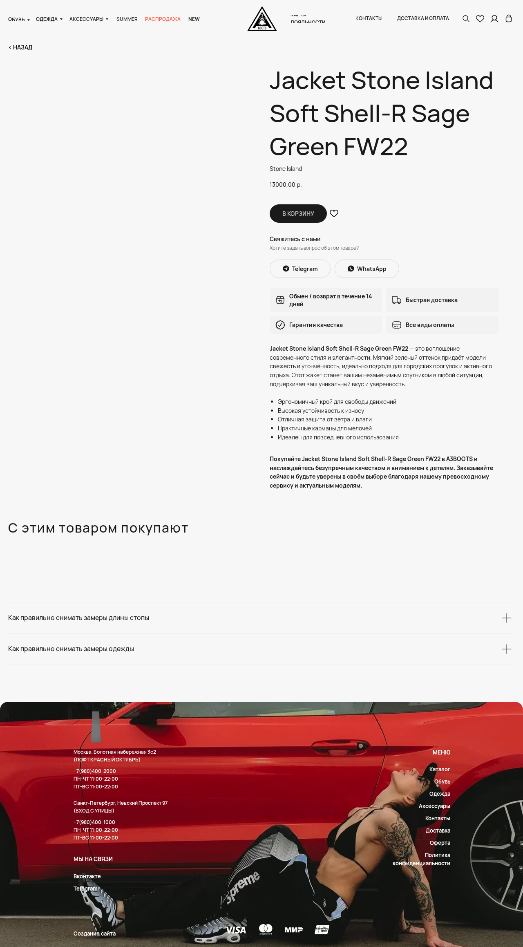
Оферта (440, 842)
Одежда (439, 793)
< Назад (20, 47)
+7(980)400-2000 (95, 771)
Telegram (86, 888)
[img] (509, 18)
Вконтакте (87, 876)
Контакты (437, 818)
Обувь (442, 781)
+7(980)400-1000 (94, 822)
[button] (466, 18)
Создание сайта (95, 933)
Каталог (439, 769)
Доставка (438, 830)
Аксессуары (434, 806)
